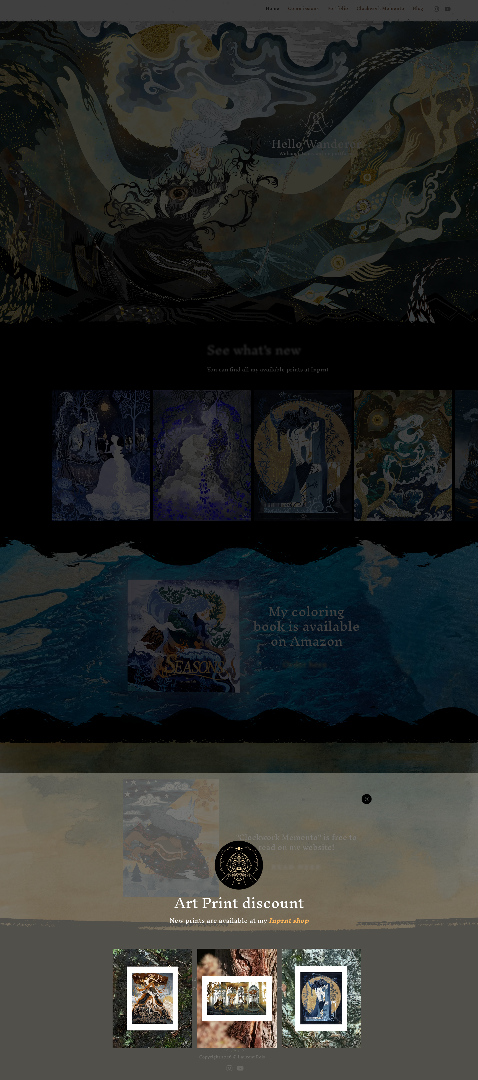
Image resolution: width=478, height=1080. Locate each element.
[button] (367, 799)
